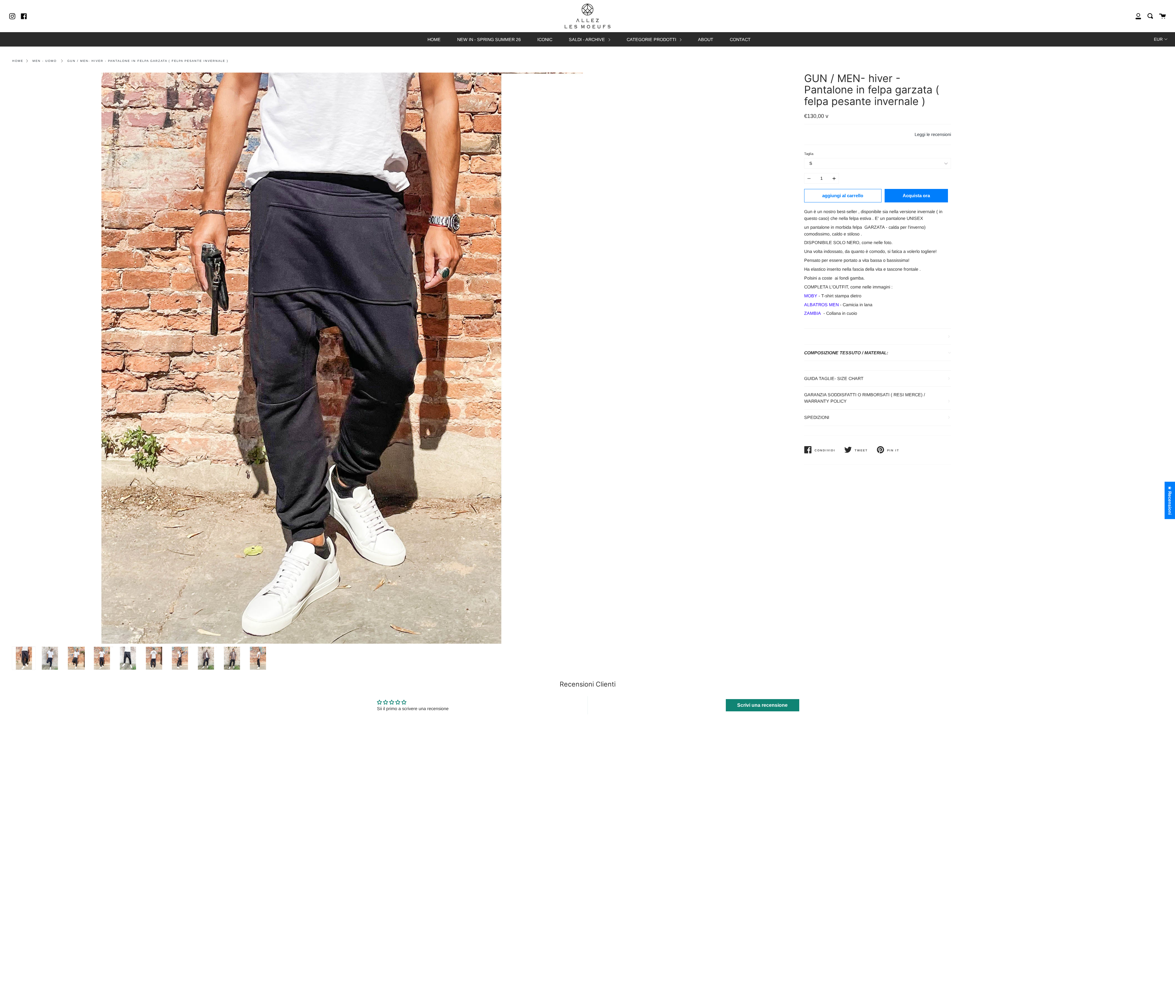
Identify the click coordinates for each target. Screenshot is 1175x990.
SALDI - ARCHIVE (587, 39)
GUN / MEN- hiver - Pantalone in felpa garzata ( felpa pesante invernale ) (147, 60)
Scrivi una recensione (762, 705)
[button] (122, 932)
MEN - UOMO (44, 60)
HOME (434, 39)
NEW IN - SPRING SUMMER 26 (489, 39)
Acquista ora (916, 195)
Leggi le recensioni (933, 134)
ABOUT (705, 39)
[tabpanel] (297, 358)
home (17, 60)
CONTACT (740, 39)
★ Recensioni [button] (1169, 500)
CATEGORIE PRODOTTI (652, 39)
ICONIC (544, 39)
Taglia (808, 154)
